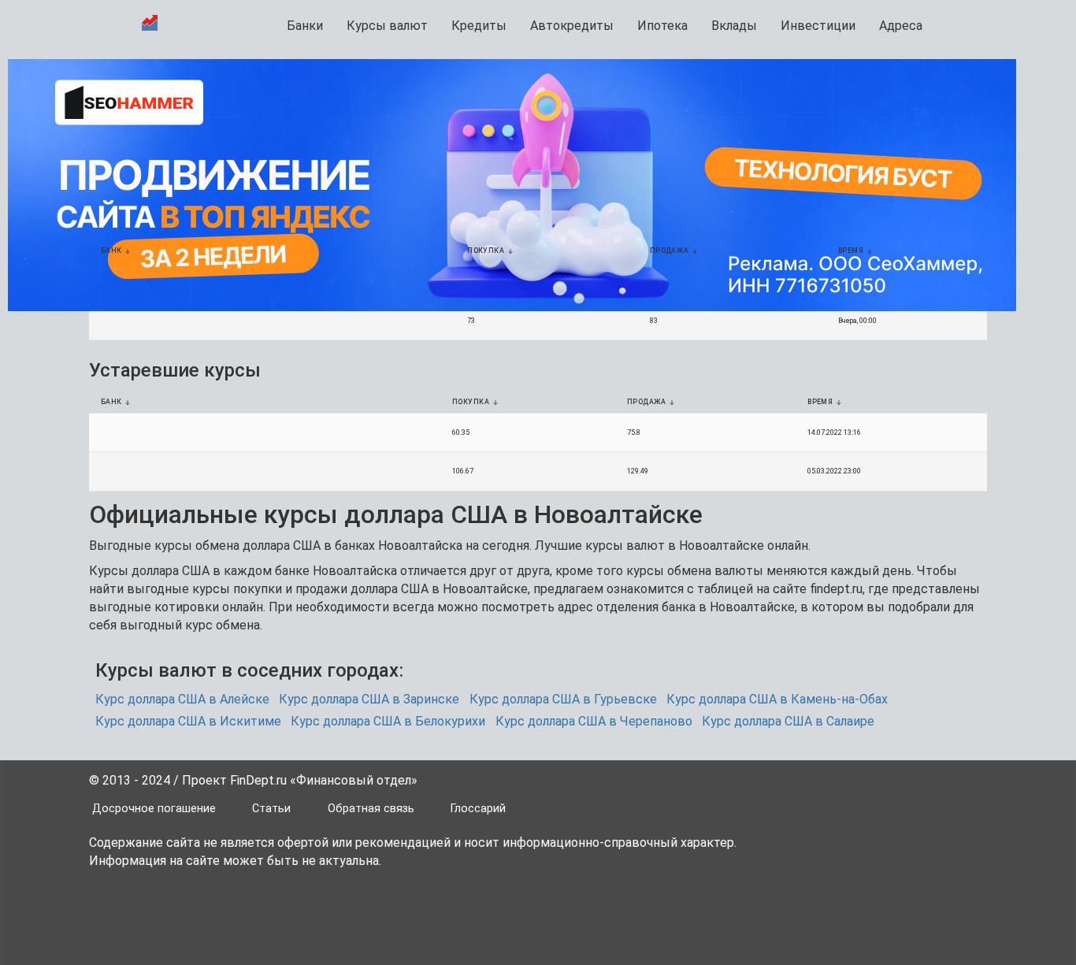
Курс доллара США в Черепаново (593, 721)
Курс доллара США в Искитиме (188, 721)
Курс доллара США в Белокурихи (388, 721)
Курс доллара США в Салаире (788, 721)
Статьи (271, 808)
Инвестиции (818, 25)
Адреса (900, 25)
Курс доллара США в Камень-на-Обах (777, 699)
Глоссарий (478, 808)
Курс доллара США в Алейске (182, 699)
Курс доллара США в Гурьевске (563, 699)
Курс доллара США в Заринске (369, 699)
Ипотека (662, 25)
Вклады (734, 25)
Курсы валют (387, 25)
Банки (305, 25)
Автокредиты (572, 25)
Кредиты (478, 25)
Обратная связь (371, 808)
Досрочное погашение (154, 808)
